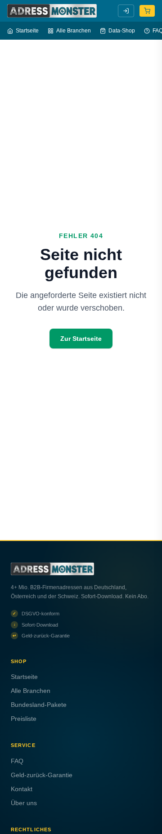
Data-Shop (121, 30)
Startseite (27, 30)
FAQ (17, 761)
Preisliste (23, 718)
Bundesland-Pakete (39, 704)
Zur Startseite (81, 338)
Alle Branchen (73, 30)
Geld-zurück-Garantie (41, 775)
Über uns (24, 803)
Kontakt (21, 789)
